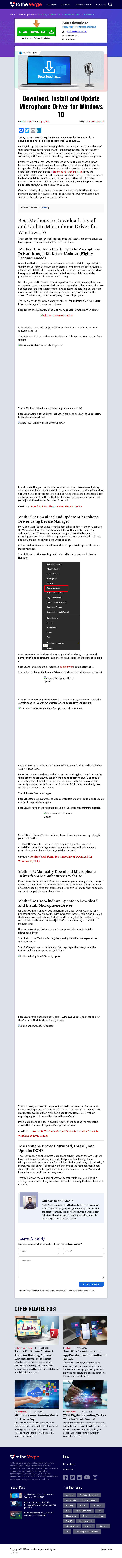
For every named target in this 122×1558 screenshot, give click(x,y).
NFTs (85, 1516)
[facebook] (65, 1477)
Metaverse (71, 1516)
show (44, 207)
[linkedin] (79, 1477)
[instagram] (95, 1477)
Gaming (69, 1505)
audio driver (66, 666)
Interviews (66, 4)
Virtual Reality (72, 1526)
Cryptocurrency (89, 1500)
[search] (110, 5)
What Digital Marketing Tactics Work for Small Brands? (84, 1417)
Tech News (51, 4)
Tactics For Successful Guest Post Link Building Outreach (34, 1353)
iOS (67, 1510)
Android (69, 1495)
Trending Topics (82, 4)
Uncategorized (85, 1521)
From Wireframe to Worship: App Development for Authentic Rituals (85, 1355)
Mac (99, 1510)
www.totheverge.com (36, 1549)
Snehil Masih (26, 121)
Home (12, 14)
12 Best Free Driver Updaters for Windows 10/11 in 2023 (38, 1495)
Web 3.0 (88, 1526)
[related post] (37, 1330)
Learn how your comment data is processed (74, 1290)
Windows (103, 1526)
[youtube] (87, 1477)
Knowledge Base (26, 14)
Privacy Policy (69, 1464)
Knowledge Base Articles (87, 1531)
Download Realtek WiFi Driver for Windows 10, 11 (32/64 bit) (38, 1514)
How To (83, 1505)
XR (67, 1531)
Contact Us (101, 4)
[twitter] (72, 1477)
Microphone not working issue (66, 171)
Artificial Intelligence (89, 1495)
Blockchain (71, 1500)
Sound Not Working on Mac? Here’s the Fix (56, 506)
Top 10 (69, 1521)
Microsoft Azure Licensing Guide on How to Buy (36, 1417)
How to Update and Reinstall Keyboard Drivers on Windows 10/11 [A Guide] (40, 1505)
